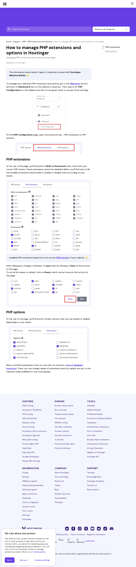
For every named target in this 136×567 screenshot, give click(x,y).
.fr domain (59, 439)
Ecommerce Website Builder (99, 418)
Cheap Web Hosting (31, 461)
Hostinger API (93, 456)
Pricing (25, 472)
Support (17, 41)
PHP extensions (112, 47)
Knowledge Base (94, 477)
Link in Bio (91, 435)
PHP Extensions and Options (40, 41)
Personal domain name (65, 444)
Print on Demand (94, 431)
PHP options (111, 51)
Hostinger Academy (95, 481)
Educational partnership (32, 485)
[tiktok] (105, 528)
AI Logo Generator (95, 448)
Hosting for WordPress (32, 410)
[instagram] (80, 528)
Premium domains (63, 448)
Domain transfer (62, 431)
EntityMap (26, 519)
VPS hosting (27, 414)
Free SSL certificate (63, 427)
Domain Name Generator (98, 427)
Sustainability (61, 498)
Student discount (62, 494)
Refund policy (62, 534)
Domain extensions (63, 435)
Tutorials (91, 472)
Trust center (27, 511)
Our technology (61, 477)
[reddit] (99, 528)
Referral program (29, 489)
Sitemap (26, 515)
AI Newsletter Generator (97, 444)
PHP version (62, 257)
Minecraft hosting (30, 439)
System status (28, 506)
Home (8, 41)
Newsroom (59, 481)
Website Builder (94, 410)
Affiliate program (29, 481)
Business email (28, 422)
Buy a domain (61, 410)
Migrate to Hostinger (96, 452)
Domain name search (64, 405)
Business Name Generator (98, 439)
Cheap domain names (64, 414)
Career (58, 485)
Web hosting (27, 405)
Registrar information (96, 534)
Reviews (25, 477)
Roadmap (26, 498)
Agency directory (29, 494)
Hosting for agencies (31, 435)
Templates (91, 422)
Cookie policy (39, 552)
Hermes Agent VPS (30, 444)
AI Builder (91, 405)
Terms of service (78, 534)
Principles (59, 502)
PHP (24, 41)
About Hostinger (62, 472)
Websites (75, 83)
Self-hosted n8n (29, 418)
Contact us (92, 485)
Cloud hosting (28, 427)
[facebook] (73, 528)
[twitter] (86, 528)
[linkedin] (67, 528)
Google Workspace (30, 456)
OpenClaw (26, 448)
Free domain (60, 418)
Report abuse (93, 489)
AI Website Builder (95, 414)
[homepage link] (5, 4)
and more (90, 541)
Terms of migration (30, 502)
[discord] (111, 528)
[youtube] (92, 528)
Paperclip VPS (28, 452)
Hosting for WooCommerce (34, 431)
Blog (56, 489)
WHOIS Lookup (61, 422)
